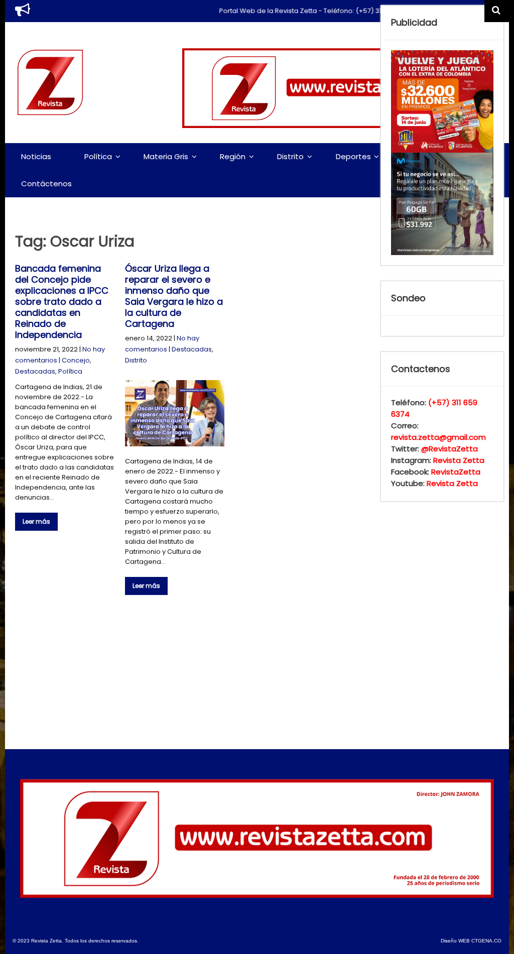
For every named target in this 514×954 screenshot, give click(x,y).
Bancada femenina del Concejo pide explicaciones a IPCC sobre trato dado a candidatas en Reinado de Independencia (61, 301)
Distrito (290, 156)
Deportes (353, 156)
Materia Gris (166, 156)
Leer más (36, 521)
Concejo (76, 360)
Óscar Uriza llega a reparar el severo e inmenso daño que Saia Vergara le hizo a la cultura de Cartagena (174, 296)
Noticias (36, 156)
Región (232, 156)
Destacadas (35, 371)
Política (98, 156)
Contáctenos (46, 183)
